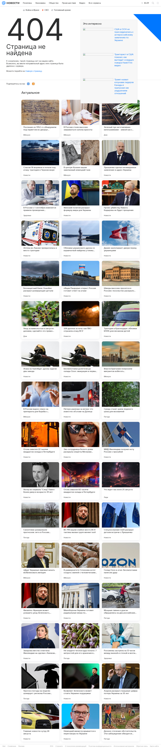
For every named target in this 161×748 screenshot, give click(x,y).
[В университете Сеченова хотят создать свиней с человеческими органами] (80, 561)
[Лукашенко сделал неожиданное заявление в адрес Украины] (121, 159)
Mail (4, 746)
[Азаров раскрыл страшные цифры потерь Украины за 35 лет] (121, 682)
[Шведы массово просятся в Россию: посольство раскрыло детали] (121, 280)
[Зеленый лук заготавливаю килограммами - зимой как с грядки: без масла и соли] (121, 119)
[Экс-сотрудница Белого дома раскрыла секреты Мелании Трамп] (80, 441)
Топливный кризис (62, 10)
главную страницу (33, 71)
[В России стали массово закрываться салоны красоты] (80, 119)
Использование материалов (124, 746)
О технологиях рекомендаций (75, 746)
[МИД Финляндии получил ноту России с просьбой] (121, 441)
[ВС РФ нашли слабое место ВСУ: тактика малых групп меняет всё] (80, 521)
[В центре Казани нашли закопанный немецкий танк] (80, 159)
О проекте (59, 746)
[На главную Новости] (12, 3)
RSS (51, 746)
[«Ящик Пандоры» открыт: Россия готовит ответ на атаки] (80, 280)
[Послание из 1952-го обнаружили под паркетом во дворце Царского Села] (40, 119)
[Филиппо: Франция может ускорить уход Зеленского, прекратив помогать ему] (40, 602)
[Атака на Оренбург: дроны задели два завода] (40, 360)
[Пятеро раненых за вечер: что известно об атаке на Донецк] (80, 400)
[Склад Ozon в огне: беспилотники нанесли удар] (121, 561)
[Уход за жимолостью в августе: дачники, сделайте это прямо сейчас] (40, 320)
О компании (12, 746)
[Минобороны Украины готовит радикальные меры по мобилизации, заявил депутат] (80, 602)
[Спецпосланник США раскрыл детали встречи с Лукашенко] (121, 521)
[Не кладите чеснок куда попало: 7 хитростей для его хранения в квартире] (80, 642)
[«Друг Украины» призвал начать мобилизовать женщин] (40, 561)
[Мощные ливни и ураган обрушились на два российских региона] (121, 602)
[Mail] (4, 3)
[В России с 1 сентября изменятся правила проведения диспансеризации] (40, 199)
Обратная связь (142, 746)
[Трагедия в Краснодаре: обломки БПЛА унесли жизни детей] (121, 320)
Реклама (21, 746)
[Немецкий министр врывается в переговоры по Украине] (80, 722)
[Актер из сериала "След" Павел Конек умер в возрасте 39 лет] (40, 481)
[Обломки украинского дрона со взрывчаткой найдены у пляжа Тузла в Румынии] (80, 239)
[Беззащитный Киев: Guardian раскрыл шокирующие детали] (40, 280)
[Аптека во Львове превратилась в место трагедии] (40, 239)
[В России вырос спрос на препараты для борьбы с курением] (40, 400)
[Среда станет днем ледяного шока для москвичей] (121, 400)
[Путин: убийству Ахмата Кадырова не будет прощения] (121, 199)
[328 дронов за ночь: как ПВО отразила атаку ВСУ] (80, 320)
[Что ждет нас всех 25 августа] (121, 481)
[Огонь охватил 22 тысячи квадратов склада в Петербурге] (40, 441)
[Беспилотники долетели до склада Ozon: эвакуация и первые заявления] (80, 360)
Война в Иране (32, 10)
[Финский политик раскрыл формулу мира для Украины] (80, 199)
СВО (47, 10)
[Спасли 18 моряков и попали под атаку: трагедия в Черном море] (40, 159)
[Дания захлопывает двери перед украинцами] (121, 239)
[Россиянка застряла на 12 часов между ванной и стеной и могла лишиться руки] (121, 642)
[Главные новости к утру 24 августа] (40, 722)
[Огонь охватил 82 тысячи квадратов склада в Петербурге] (80, 481)
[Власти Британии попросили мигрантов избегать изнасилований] (121, 360)
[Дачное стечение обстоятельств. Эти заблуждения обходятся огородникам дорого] (121, 722)
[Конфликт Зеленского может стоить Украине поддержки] (80, 682)
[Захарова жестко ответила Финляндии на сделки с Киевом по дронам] (40, 642)
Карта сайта (154, 746)
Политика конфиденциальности (100, 746)
